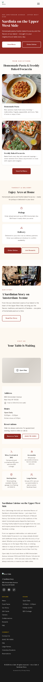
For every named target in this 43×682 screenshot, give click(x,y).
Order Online (32, 44)
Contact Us (6, 636)
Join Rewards (30, 250)
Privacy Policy (26, 670)
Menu (4, 601)
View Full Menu (21, 171)
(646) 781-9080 (30, 436)
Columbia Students (8, 650)
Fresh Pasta (6, 604)
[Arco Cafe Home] (4, 3)
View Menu (11, 44)
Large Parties (6, 647)
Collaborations (7, 618)
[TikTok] (14, 590)
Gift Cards (5, 611)
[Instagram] (4, 590)
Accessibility (17, 670)
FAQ (3, 625)
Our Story (5, 608)
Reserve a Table (12, 436)
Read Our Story (11, 318)
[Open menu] (38, 3)
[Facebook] (9, 590)
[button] (21, 370)
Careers (4, 615)
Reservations (6, 654)
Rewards (5, 622)
